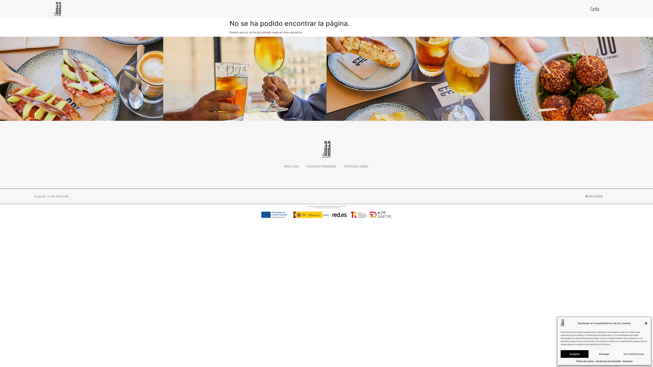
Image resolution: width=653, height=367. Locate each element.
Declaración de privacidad (608, 361)
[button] (646, 323)
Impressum (627, 361)
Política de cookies (585, 361)
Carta (594, 9)
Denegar (604, 354)
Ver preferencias (633, 354)
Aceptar (575, 354)
